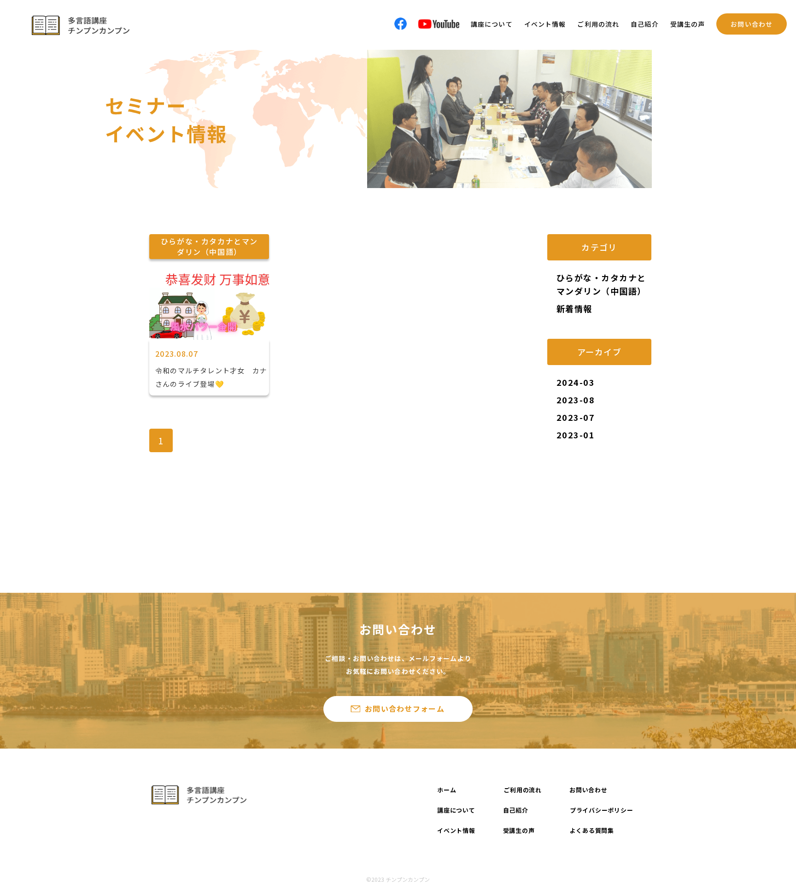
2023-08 (575, 400)
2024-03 (575, 382)
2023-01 (575, 435)
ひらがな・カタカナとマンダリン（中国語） (601, 284)
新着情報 (574, 308)
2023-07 (575, 417)
